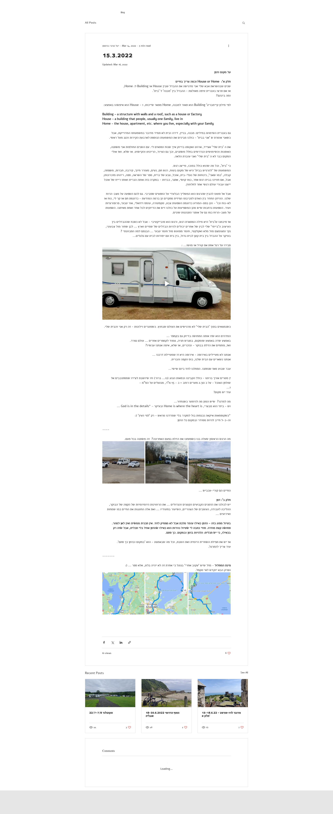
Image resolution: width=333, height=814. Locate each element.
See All (244, 672)
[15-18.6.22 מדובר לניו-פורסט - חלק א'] (223, 693)
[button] (243, 22)
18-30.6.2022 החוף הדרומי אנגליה (162, 714)
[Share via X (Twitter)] (112, 642)
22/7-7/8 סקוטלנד (101, 712)
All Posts (90, 23)
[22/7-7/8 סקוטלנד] (110, 693)
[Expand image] (123, 462)
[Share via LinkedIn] (121, 642)
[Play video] (166, 284)
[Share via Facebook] (104, 642)
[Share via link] (129, 642)
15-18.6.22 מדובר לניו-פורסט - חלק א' (221, 714)
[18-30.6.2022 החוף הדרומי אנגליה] (167, 693)
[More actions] (229, 46)
